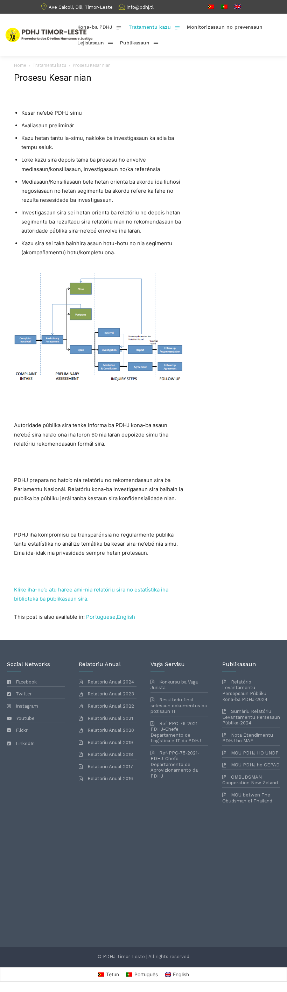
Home (20, 65)
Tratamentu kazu (49, 65)
